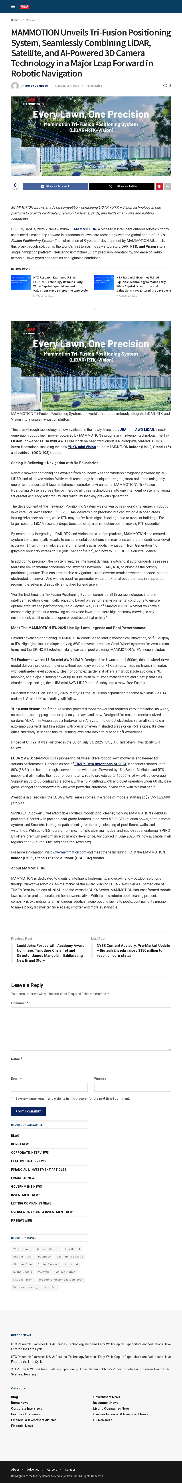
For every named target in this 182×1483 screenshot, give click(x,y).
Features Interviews (28, 1161)
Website (100, 1079)
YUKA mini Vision (82, 447)
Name (17, 1059)
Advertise (33, 1469)
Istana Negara (22, 1272)
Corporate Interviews (30, 1152)
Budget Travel (22, 1256)
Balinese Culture (47, 1249)
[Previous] (87, 309)
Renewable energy (26, 1287)
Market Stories (65, 1272)
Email (16, 1079)
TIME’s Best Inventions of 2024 (100, 764)
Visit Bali (51, 1287)
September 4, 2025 (67, 85)
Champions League (70, 1256)
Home (14, 20)
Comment (20, 1003)
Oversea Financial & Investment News (43, 1212)
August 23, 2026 (44, 296)
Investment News (26, 1195)
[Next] (95, 309)
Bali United (72, 1249)
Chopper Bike (22, 1264)
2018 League (22, 1249)
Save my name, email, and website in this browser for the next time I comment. (73, 1098)
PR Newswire (30, 20)
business (44, 1256)
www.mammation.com (69, 852)
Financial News (23, 1178)
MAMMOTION (85, 229)
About (15, 1469)
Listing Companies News (31, 1203)
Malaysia (44, 1272)
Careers (52, 1469)
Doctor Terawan (48, 1264)
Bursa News (21, 1144)
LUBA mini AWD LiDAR (135, 430)
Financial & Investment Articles (38, 1169)
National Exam (23, 1279)
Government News (26, 1186)
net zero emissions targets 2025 (60, 1279)
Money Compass (36, 85)
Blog (15, 1136)
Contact (70, 1469)
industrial (71, 1264)
